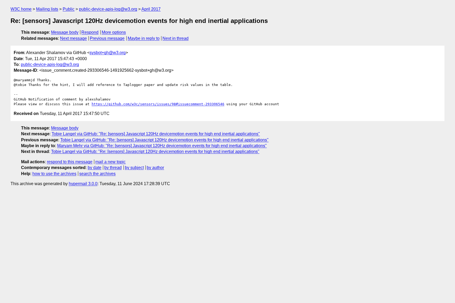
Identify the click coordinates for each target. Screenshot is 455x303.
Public (69, 9)
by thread (113, 167)
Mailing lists (47, 9)
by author (155, 167)
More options (114, 32)
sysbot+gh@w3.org (108, 52)
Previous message (107, 38)
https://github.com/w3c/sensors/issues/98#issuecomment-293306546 (158, 104)
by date (94, 167)
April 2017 (151, 9)
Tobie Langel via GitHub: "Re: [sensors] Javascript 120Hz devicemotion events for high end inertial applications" (156, 134)
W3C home (21, 9)
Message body (64, 32)
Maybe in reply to (144, 38)
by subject (134, 167)
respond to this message (69, 162)
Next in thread (175, 38)
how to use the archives (54, 173)
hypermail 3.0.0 (83, 183)
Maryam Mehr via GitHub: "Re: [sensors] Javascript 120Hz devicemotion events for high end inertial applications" (162, 145)
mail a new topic (110, 162)
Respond (89, 32)
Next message (73, 38)
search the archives (97, 173)
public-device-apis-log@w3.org (108, 9)
